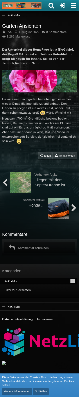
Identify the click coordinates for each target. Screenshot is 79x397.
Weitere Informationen (17, 391)
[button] (51, 5)
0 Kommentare (56, 32)
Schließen (41, 391)
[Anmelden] (62, 5)
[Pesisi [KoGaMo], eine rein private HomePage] (21, 5)
